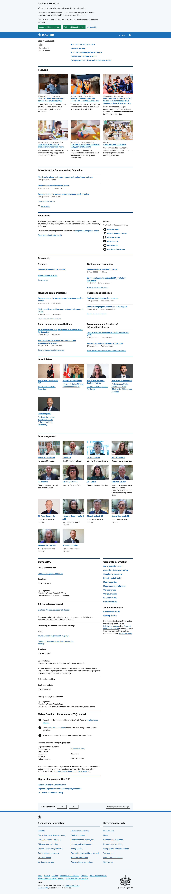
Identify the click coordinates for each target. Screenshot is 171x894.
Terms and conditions (98, 875)
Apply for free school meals (114, 144)
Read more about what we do (50, 235)
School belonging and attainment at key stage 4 (107, 307)
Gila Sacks (91, 482)
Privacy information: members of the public (105, 343)
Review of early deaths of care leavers (53, 186)
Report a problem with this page (118, 807)
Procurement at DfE (111, 612)
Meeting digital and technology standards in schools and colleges (65, 177)
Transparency (108, 853)
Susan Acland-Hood (46, 457)
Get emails (45, 206)
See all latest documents (46, 201)
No (75, 807)
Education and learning (80, 831)
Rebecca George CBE (47, 545)
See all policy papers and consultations (51, 350)
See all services (43, 280)
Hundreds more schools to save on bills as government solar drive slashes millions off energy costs (117, 100)
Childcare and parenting (48, 844)
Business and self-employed (49, 840)
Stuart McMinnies (70, 545)
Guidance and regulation (113, 840)
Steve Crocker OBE (95, 516)
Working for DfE (110, 615)
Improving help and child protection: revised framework (51, 145)
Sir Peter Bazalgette (46, 516)
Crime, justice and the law (48, 853)
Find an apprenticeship (47, 275)
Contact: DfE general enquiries (50, 573)
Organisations (49, 41)
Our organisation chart (112, 566)
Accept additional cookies (49, 27)
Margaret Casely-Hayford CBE (73, 517)
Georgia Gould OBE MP (72, 380)
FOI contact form (78, 749)
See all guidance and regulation (97, 287)
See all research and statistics (97, 314)
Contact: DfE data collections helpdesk (54, 610)
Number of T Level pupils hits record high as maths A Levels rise (85, 99)
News (105, 835)
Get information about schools (83, 56)
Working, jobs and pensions (82, 862)
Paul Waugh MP (44, 413)
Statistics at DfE (110, 602)
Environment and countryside (82, 840)
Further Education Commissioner (52, 785)
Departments (108, 831)
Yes (64, 807)
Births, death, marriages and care (51, 835)
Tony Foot (67, 457)
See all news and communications (49, 319)
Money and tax (77, 848)
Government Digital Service (77, 878)
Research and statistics (112, 844)
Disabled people (44, 857)
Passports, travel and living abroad (85, 853)
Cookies (55, 875)
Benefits (41, 831)
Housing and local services (81, 844)
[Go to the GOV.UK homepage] (46, 35)
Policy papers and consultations (116, 848)
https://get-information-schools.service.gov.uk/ (71, 771)
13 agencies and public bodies (87, 231)
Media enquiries (110, 582)
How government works (113, 857)
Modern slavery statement (114, 586)
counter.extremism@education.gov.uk (53, 636)
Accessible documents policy (115, 570)
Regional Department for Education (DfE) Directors (59, 789)
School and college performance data (86, 52)
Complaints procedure (112, 574)
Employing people (78, 835)
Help (40, 875)
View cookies (92, 27)
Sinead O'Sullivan (70, 482)
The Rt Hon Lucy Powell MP (48, 381)
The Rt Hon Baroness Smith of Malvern (95, 381)
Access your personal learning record (102, 269)
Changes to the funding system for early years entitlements (85, 145)
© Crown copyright (125, 888)
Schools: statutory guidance (83, 44)
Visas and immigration (79, 857)
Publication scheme (111, 626)
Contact (84, 875)
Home (40, 41)
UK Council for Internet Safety (50, 793)
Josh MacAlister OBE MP (122, 380)
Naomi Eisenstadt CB (120, 516)
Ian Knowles (43, 482)
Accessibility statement (69, 875)
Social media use (125, 633)
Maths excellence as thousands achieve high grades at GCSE (51, 99)
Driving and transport (46, 862)
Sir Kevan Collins (119, 482)
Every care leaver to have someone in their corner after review (63, 194)
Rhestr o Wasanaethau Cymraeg (51, 878)
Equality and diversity (112, 578)
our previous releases (57, 728)
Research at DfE (110, 598)
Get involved (108, 862)
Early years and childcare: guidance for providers (91, 60)
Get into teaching (78, 48)
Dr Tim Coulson (93, 457)
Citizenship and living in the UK (50, 848)
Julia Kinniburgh (118, 457)
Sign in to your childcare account (52, 269)
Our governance (110, 594)
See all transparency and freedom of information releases (106, 350)
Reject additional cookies (74, 27)
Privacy (47, 875)
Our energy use (109, 590)
